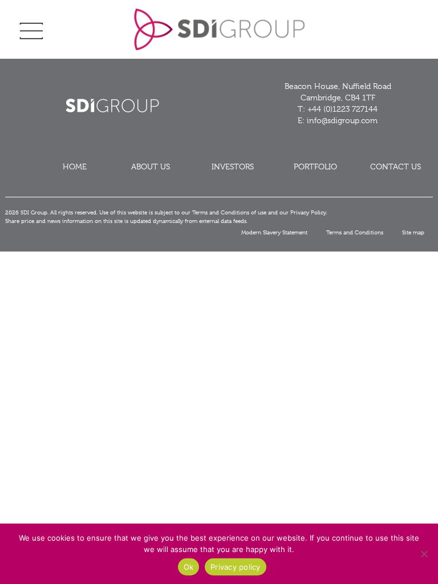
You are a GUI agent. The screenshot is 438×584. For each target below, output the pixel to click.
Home (75, 166)
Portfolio (315, 166)
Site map (413, 232)
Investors (233, 166)
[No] (423, 553)
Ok (189, 566)
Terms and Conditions (354, 232)
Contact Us (395, 166)
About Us (150, 166)
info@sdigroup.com (342, 120)
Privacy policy (235, 566)
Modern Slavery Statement (274, 232)
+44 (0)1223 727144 (342, 108)
